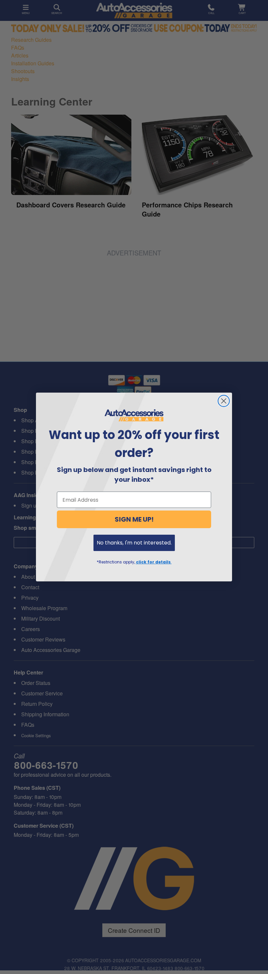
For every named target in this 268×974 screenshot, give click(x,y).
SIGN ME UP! (134, 519)
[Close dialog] (223, 401)
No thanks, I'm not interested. (134, 542)
